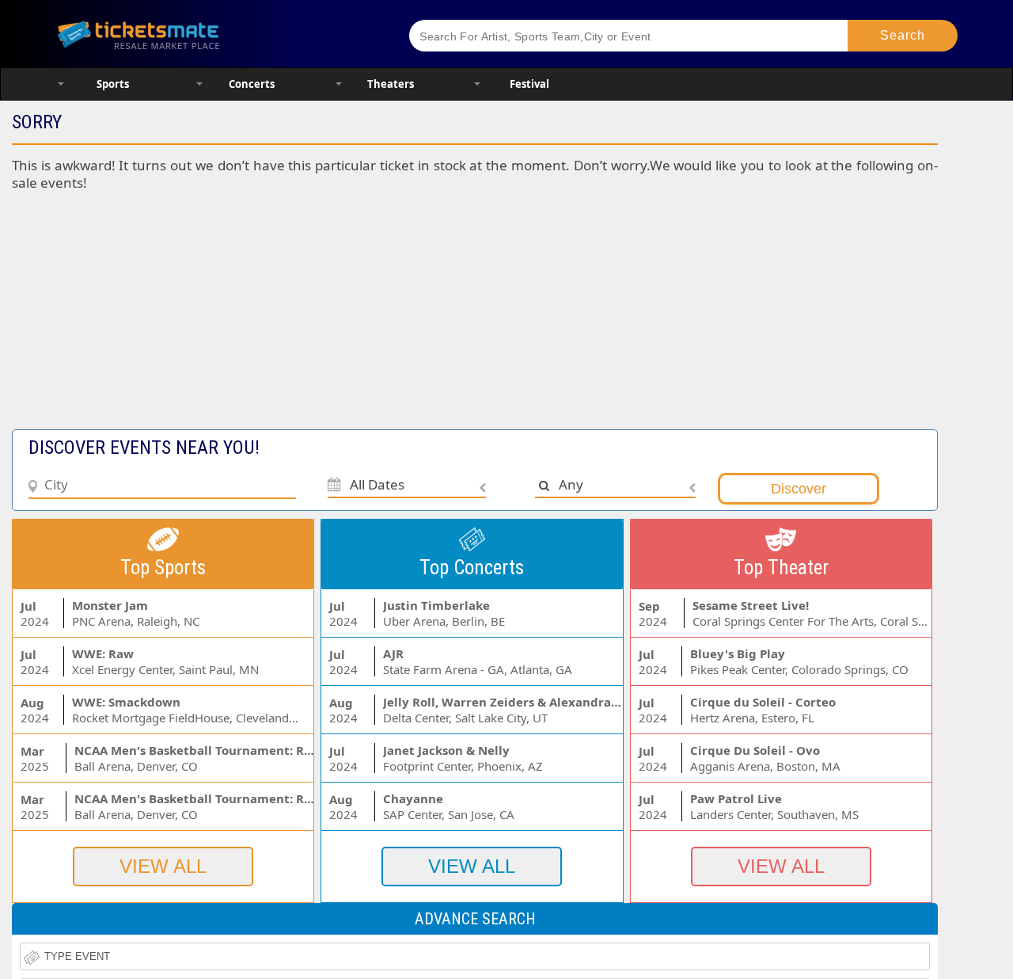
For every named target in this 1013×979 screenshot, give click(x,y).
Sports (113, 84)
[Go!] (903, 35)
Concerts (252, 84)
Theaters (390, 84)
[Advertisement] (386, 318)
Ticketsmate (213, 33)
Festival (529, 84)
